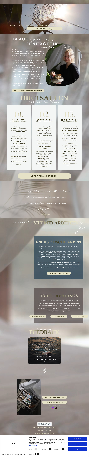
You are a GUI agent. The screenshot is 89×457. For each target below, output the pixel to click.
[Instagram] (52, 408)
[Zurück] (30, 350)
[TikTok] (56, 408)
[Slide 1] (43, 361)
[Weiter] (59, 350)
